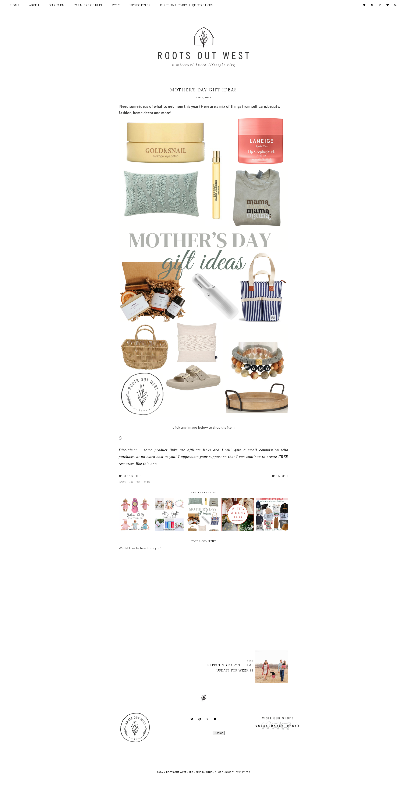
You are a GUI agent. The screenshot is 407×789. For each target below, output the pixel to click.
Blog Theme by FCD (237, 772)
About (34, 5)
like (131, 481)
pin (139, 481)
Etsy (116, 5)
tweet (122, 481)
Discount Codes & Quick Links (186, 5)
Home (15, 5)
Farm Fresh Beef (88, 5)
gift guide (132, 476)
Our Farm (57, 5)
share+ (148, 481)
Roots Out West (176, 772)
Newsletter (140, 5)
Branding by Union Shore (205, 772)
